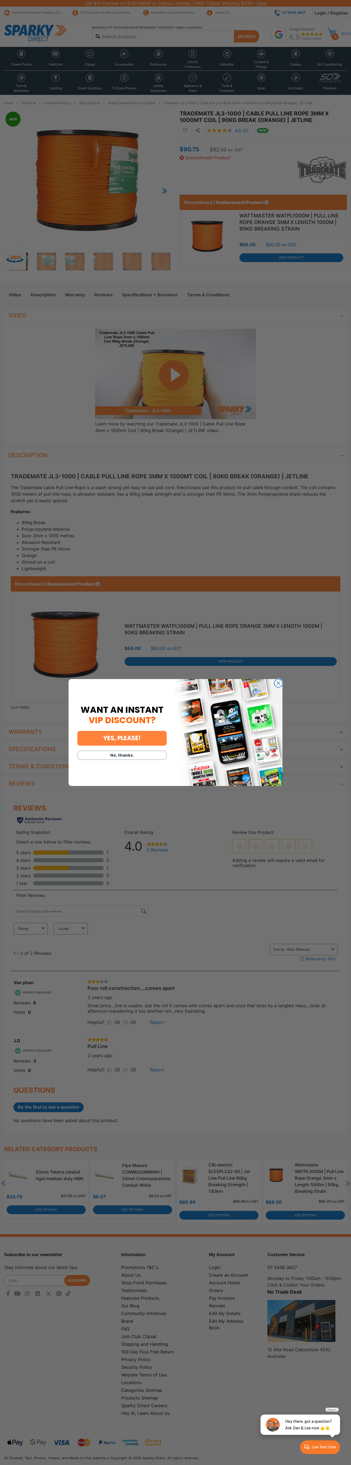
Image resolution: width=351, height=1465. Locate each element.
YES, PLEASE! (122, 738)
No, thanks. (122, 755)
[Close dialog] (278, 683)
